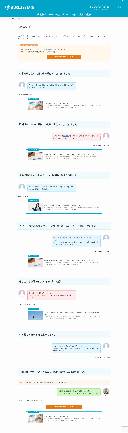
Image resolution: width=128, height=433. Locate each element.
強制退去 (66, 136)
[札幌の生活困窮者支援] (19, 7)
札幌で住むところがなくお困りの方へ (56, 103)
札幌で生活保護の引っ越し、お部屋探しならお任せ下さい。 (63, 205)
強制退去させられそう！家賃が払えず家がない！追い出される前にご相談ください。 (70, 154)
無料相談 (118, 7)
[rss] (123, 1)
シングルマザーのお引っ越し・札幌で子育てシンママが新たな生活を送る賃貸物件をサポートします (71, 313)
